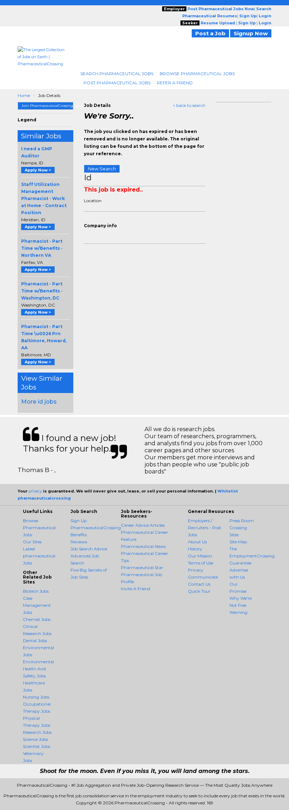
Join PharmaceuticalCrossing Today (47, 105)
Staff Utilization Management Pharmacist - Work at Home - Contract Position (44, 198)
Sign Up (78, 520)
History (195, 548)
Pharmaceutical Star (142, 567)
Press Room (241, 520)
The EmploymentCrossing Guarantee (252, 556)
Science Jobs (35, 739)
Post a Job (210, 33)
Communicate (203, 577)
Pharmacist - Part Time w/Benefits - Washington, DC (42, 291)
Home (24, 95)
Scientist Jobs (36, 746)
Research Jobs (37, 732)
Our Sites (32, 541)
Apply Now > (38, 170)
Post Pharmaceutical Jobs (117, 82)
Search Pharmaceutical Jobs (116, 73)
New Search (102, 168)
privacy (35, 491)
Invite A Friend (135, 588)
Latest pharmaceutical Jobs (39, 556)
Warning (238, 612)
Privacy (195, 570)
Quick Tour (199, 591)
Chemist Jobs (36, 619)
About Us (197, 541)
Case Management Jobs (37, 605)
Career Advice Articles (143, 525)
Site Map (238, 541)
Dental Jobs (35, 640)
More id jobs (39, 401)
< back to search (189, 105)
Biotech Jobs (36, 591)
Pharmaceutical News (143, 546)
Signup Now (251, 33)
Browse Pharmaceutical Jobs (197, 73)
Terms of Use (200, 563)
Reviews (78, 541)
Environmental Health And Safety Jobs (38, 668)
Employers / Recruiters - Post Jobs (204, 527)
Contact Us (199, 584)
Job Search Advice (88, 548)
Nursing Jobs (36, 697)
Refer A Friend (175, 82)
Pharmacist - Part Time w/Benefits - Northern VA (42, 248)
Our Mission (200, 555)
